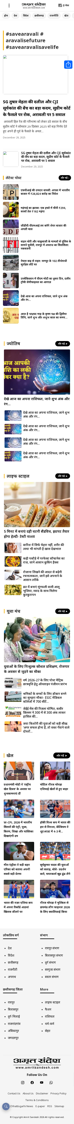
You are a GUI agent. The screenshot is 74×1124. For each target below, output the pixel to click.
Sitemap (59, 1106)
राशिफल (49, 1016)
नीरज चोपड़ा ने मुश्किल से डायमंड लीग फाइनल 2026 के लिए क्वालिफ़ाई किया (55, 907)
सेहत (47, 1031)
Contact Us (14, 1093)
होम (6, 15)
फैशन (48, 1009)
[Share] (68, 65)
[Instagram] (22, 1083)
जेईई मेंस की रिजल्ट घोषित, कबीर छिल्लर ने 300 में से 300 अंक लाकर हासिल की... (44, 712)
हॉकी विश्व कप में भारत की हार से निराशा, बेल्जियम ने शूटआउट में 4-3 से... (55, 826)
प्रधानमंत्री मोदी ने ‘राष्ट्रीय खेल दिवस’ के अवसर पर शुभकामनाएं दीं (17, 789)
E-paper (40, 1106)
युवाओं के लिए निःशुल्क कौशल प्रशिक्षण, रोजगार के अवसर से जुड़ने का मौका (36, 669)
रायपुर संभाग (52, 948)
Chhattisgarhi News (21, 1106)
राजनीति (54, 15)
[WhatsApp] (51, 1083)
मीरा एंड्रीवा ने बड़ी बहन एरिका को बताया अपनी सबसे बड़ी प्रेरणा (17, 869)
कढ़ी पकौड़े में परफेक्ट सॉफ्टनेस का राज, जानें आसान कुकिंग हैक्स (44, 560)
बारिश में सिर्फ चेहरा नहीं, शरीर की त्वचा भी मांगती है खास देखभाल (43, 547)
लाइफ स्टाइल (52, 1002)
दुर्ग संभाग (50, 962)
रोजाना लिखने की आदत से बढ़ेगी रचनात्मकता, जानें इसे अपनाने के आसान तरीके (42, 576)
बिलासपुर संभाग (54, 955)
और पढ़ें (65, 177)
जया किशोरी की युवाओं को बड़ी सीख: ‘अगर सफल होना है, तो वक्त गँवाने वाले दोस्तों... (46, 727)
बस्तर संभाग (52, 977)
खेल (66, 15)
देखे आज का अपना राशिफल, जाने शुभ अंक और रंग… (46, 414)
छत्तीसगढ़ (39, 15)
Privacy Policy (59, 1093)
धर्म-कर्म (49, 1024)
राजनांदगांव (14, 1024)
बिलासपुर (13, 1009)
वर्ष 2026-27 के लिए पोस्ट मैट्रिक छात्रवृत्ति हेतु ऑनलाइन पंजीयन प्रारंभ (45, 682)
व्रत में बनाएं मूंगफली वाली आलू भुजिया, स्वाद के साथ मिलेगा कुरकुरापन (41, 591)
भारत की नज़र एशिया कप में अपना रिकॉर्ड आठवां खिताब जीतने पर (18, 907)
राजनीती (12, 969)
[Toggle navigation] (9, 5)
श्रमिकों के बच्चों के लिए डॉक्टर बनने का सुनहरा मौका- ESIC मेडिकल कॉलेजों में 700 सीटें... (44, 697)
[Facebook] (32, 1083)
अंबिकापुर (13, 1031)
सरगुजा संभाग (52, 969)
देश (15, 15)
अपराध (12, 977)
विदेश (26, 15)
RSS (49, 1106)
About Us (28, 1093)
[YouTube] (41, 1083)
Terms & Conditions (37, 1100)
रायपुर (11, 1002)
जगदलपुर (13, 1038)
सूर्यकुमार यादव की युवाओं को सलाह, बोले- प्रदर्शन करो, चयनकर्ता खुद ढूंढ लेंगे (55, 869)
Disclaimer (42, 1093)
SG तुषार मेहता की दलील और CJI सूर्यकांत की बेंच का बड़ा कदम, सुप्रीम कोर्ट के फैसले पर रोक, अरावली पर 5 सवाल (36, 108)
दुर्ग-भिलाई (14, 1016)
